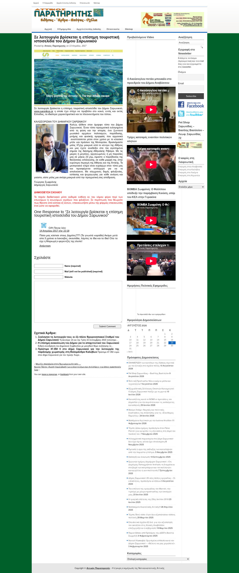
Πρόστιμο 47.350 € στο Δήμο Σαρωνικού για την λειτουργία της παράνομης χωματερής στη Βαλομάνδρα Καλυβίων (78, 350)
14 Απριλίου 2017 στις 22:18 (54, 230)
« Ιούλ (130, 351)
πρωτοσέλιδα (145, 314)
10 (130, 340)
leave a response (49, 374)
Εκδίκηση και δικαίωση (139, 456)
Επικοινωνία (85, 3)
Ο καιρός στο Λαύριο (188, 172)
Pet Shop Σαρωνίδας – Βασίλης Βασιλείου (148, 373)
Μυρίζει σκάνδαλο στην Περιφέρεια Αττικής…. (58, 363)
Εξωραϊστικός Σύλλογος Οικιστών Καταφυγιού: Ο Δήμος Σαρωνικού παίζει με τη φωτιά (151, 390)
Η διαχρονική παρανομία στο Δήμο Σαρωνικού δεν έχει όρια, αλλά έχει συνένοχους (150, 440)
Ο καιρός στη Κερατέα (189, 175)
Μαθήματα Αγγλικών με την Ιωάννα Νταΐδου (150, 420)
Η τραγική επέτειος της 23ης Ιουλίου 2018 (148, 499)
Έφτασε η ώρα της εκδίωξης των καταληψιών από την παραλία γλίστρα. (150, 450)
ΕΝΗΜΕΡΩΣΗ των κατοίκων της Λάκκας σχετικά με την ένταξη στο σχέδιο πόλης (151, 364)
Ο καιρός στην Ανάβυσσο (190, 166)
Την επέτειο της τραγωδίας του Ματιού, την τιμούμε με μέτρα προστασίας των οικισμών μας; (149, 491)
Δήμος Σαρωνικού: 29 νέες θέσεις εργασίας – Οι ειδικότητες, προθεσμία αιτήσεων (151, 479)
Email (181, 83)
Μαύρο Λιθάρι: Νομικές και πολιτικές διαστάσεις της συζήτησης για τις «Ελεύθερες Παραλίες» (151, 412)
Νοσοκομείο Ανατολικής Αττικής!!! (144, 506)
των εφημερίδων (158, 314)
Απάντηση (45, 245)
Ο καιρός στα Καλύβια (189, 169)
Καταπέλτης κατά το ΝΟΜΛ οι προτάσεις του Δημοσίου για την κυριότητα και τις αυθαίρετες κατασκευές (151, 402)
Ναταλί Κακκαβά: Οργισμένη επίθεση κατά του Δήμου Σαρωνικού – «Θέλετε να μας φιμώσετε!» (151, 542)
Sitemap (96, 3)
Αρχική (36, 3)
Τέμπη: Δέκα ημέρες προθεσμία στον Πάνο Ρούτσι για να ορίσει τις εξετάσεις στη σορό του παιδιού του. (151, 431)
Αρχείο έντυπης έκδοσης (66, 3)
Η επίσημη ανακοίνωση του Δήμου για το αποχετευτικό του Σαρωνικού (78, 342)
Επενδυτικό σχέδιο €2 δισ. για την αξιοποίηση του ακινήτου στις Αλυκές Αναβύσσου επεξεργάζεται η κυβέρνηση (150, 525)
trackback (64, 374)
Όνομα (182, 71)
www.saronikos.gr (43, 111)
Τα (138, 314)
